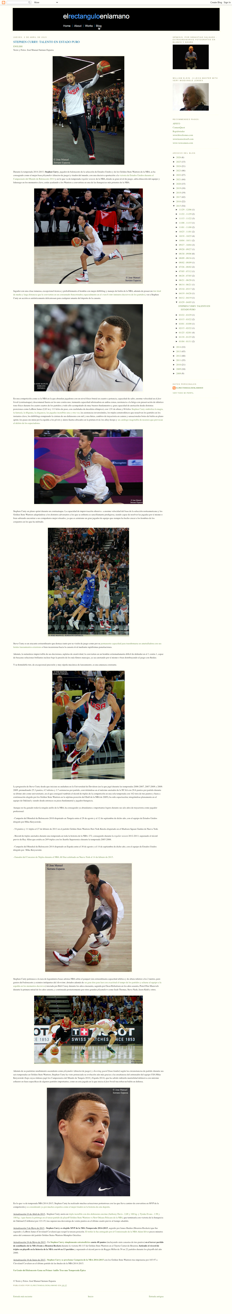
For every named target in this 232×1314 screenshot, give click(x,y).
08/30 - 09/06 (185, 253)
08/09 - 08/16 (185, 258)
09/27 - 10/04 (185, 244)
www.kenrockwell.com (183, 138)
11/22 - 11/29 (185, 213)
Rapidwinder (179, 131)
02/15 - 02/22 (185, 328)
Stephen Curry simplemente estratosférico (70, 1242)
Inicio (90, 1296)
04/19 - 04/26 (185, 293)
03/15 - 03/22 (185, 319)
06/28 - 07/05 (185, 275)
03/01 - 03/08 (185, 323)
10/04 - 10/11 (185, 240)
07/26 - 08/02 (185, 266)
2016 (179, 201)
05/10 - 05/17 (185, 288)
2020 (179, 183)
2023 (179, 170)
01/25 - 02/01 (185, 332)
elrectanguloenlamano (189, 388)
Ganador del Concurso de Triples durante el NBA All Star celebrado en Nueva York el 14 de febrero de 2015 (63, 857)
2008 (179, 373)
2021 (179, 179)
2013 (179, 351)
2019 (179, 188)
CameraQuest (179, 127)
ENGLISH (17, 46)
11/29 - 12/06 (185, 209)
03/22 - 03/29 (185, 314)
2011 (179, 360)
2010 (179, 364)
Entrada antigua (156, 1296)
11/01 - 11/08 (185, 227)
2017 (179, 196)
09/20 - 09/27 (185, 249)
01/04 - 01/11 (185, 341)
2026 (179, 157)
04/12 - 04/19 (185, 297)
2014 (179, 346)
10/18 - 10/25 (185, 235)
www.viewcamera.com (183, 142)
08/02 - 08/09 (185, 262)
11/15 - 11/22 (185, 218)
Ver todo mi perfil (183, 393)
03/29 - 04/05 (185, 302)
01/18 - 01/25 (185, 336)
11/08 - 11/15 (185, 222)
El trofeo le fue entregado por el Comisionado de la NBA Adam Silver (117, 1231)
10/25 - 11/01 (185, 231)
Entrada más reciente (22, 1296)
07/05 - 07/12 (185, 271)
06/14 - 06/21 (185, 284)
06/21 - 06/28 (185, 280)
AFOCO (176, 123)
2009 (179, 368)
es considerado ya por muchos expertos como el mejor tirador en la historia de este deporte (68, 1206)
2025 (179, 161)
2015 (179, 205)
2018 (179, 192)
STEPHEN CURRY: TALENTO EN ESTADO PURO (194, 307)
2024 (179, 166)
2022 (179, 174)
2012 (179, 355)
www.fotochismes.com (183, 135)
